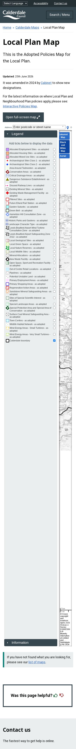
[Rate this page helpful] (56, 695)
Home (7, 27)
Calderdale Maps (27, 27)
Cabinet (46, 83)
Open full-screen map (21, 117)
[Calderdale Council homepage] (14, 14)
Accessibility (41, 3)
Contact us (60, 3)
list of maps (36, 662)
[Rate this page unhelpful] (62, 695)
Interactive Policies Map (20, 106)
